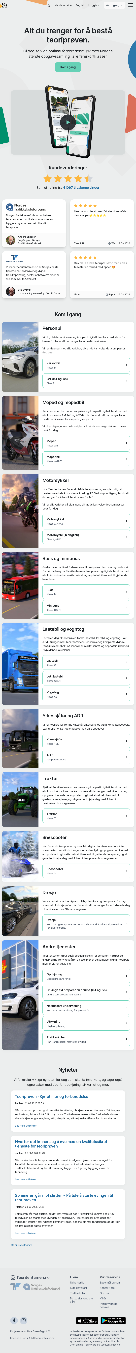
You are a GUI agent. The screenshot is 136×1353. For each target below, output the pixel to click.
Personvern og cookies (108, 1305)
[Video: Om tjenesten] (68, 122)
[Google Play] (113, 1320)
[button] (129, 5)
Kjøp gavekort (78, 1287)
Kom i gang (68, 67)
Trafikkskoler (77, 1293)
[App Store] (87, 1320)
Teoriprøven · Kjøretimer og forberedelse (51, 1096)
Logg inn (93, 5)
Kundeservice (63, 5)
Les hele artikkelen (26, 1125)
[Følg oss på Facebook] (14, 1320)
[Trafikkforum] (15, 1286)
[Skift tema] (49, 5)
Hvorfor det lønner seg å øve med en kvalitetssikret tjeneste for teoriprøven (61, 1144)
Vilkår (103, 1298)
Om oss (104, 1293)
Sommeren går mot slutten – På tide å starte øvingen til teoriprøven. (64, 1197)
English (80, 5)
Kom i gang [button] (113, 5)
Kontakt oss (107, 1287)
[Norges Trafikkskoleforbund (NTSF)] (41, 1286)
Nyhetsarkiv (77, 1282)
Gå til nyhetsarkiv (21, 1245)
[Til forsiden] (4, 5)
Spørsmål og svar (110, 1282)
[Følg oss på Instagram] (23, 1320)
